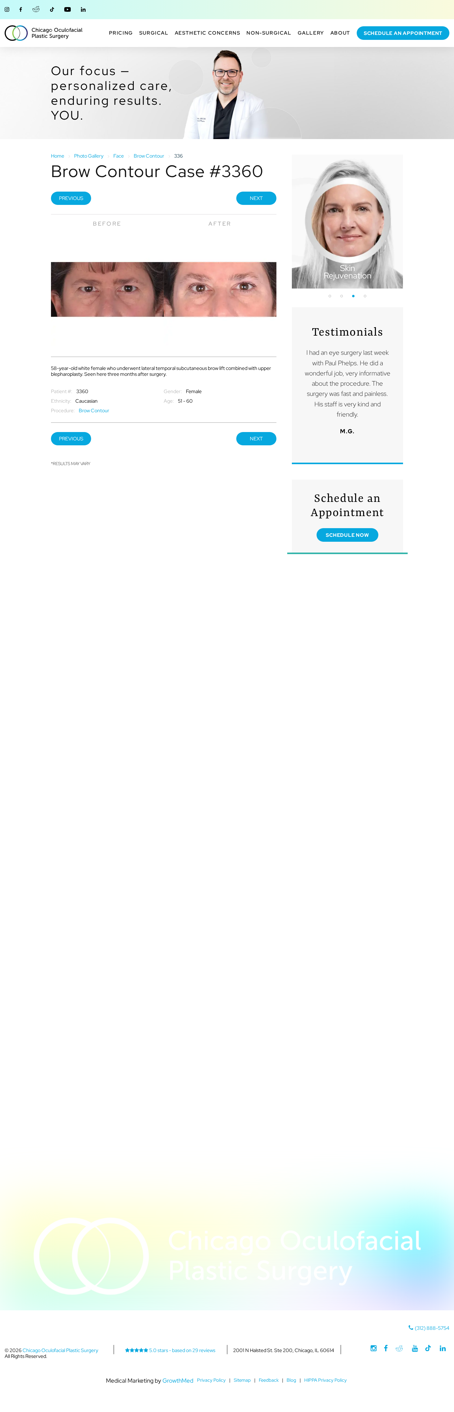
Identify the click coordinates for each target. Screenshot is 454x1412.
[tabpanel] (347, 222)
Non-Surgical (268, 33)
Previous (71, 198)
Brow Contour (149, 156)
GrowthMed (177, 1380)
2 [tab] (341, 296)
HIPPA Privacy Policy (325, 1380)
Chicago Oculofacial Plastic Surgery (43, 33)
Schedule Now (347, 535)
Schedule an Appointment (403, 33)
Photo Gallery (88, 156)
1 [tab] (330, 296)
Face (118, 156)
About (340, 33)
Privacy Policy (211, 1380)
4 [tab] (365, 296)
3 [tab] (353, 296)
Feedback (269, 1380)
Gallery (311, 33)
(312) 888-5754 (432, 1328)
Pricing (121, 33)
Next (256, 198)
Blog (291, 1380)
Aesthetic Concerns (208, 33)
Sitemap (242, 1380)
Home (57, 156)
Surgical (154, 33)
